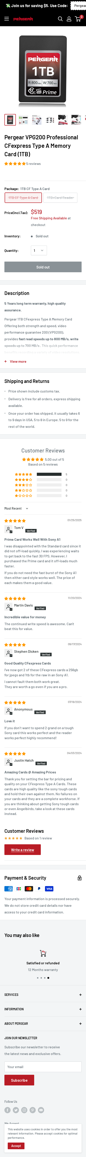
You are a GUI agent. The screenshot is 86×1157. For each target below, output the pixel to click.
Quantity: (11, 250)
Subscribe (19, 1080)
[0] (78, 19)
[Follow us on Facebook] (7, 1110)
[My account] (69, 18)
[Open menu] (6, 18)
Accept (16, 1146)
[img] (15, 520)
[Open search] (60, 18)
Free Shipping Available (49, 218)
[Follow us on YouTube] (41, 1110)
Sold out (43, 267)
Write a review (22, 849)
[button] (15, 163)
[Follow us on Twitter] (16, 1110)
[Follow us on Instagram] (24, 1110)
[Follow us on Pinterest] (33, 1110)
